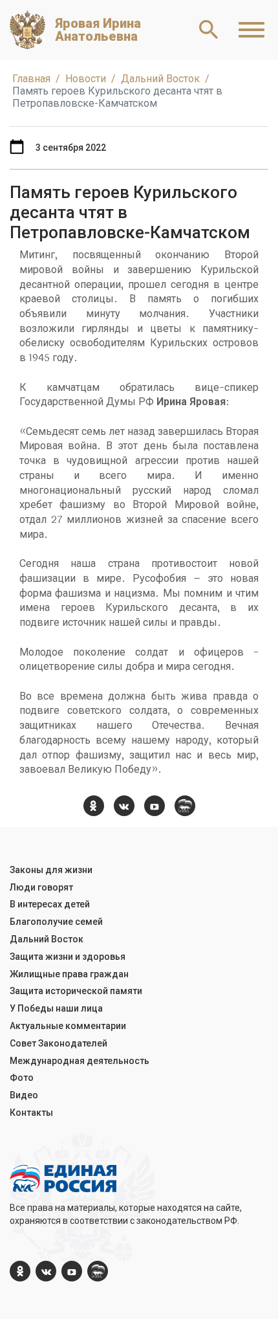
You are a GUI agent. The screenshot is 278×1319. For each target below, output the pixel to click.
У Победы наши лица (56, 1008)
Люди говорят (41, 887)
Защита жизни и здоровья (67, 956)
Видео (24, 1095)
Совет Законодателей (58, 1043)
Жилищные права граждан (69, 974)
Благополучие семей (56, 921)
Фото (22, 1077)
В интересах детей (50, 904)
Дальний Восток (46, 939)
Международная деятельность (79, 1061)
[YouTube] (154, 805)
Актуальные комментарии (68, 1026)
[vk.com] (124, 805)
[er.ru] (185, 805)
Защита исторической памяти (76, 991)
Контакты (31, 1112)
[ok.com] (93, 805)
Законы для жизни (51, 870)
